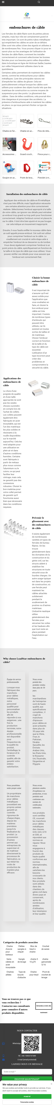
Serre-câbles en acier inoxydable (10, 963)
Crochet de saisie (45, 947)
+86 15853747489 (28, 1056)
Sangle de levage (22, 960)
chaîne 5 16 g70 (34, 960)
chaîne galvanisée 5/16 (46, 962)
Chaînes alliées (10, 973)
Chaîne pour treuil (34, 973)
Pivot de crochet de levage (46, 975)
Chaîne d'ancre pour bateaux (9, 950)
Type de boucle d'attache (22, 975)
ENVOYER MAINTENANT (27, 1079)
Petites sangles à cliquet (22, 949)
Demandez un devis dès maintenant (43, 1007)
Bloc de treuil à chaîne (33, 949)
